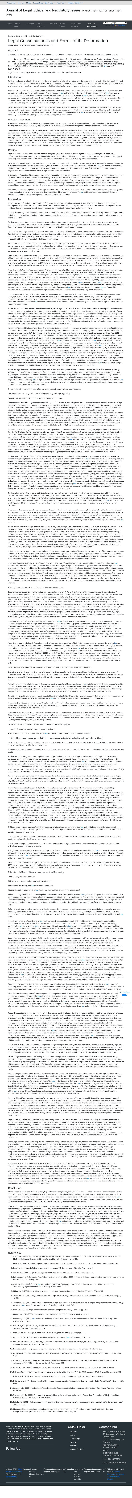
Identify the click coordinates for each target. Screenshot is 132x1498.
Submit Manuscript (40, 25)
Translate (121, 25)
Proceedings (38, 3)
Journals (21, 3)
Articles (53, 24)
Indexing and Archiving (76, 25)
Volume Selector (62, 25)
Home (9, 24)
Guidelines (49, 3)
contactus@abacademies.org (115, 1462)
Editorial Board (17, 25)
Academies (11, 3)
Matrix (28, 3)
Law (98, 166)
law (105, 66)
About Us (61, 3)
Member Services (75, 3)
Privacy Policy (11, 1477)
